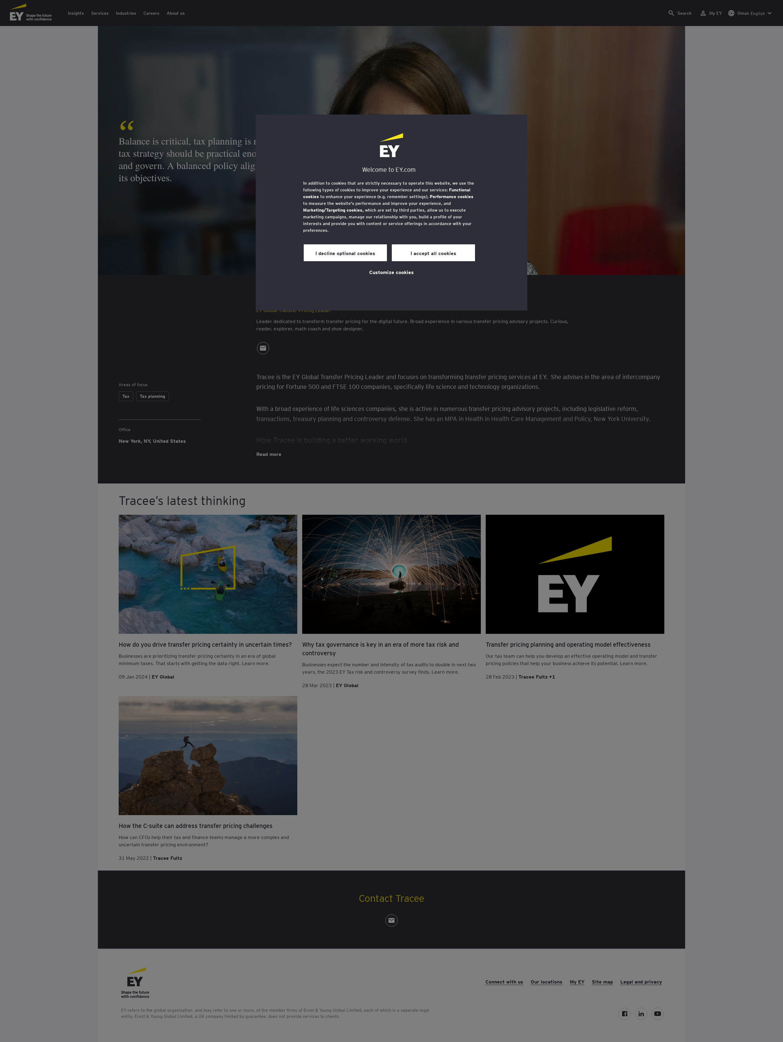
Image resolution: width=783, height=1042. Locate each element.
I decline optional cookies (345, 253)
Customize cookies (391, 272)
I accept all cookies (433, 253)
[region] (391, 212)
